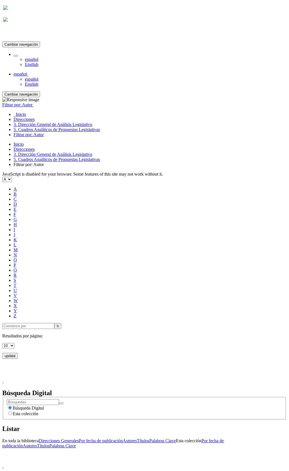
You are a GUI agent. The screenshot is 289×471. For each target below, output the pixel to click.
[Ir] (61, 403)
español (31, 59)
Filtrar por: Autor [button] (18, 104)
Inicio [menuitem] (20, 114)
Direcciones (24, 149)
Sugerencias (154, 375)
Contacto (132, 375)
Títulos (143, 440)
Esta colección (25, 413)
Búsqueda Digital (28, 408)
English (31, 64)
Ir (58, 326)
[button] (16, 56)
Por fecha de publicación (101, 440)
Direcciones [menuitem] (24, 119)
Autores (130, 440)
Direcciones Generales (59, 440)
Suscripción (13, 33)
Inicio (19, 144)
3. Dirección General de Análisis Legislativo (53, 154)
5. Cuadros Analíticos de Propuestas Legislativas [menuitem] (57, 129)
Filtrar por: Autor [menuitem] (29, 134)
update (10, 356)
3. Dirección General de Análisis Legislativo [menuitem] (53, 124)
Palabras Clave (162, 440)
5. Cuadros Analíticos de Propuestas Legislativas (57, 159)
